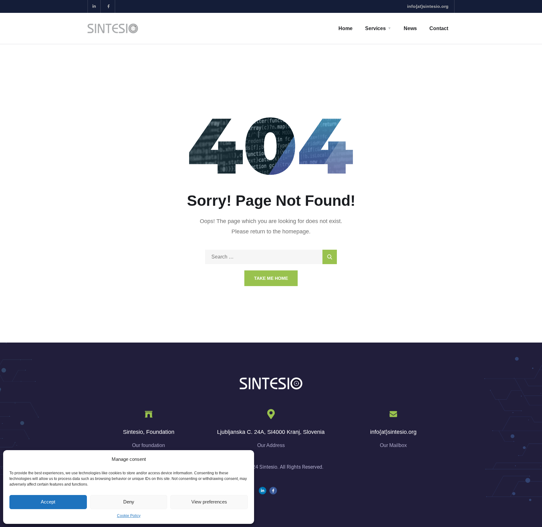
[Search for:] (271, 256)
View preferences (209, 501)
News (410, 28)
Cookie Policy (129, 516)
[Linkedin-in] (94, 6)
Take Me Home (271, 278)
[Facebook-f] (108, 6)
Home (345, 28)
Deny (128, 501)
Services (375, 28)
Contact (438, 28)
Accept (48, 501)
